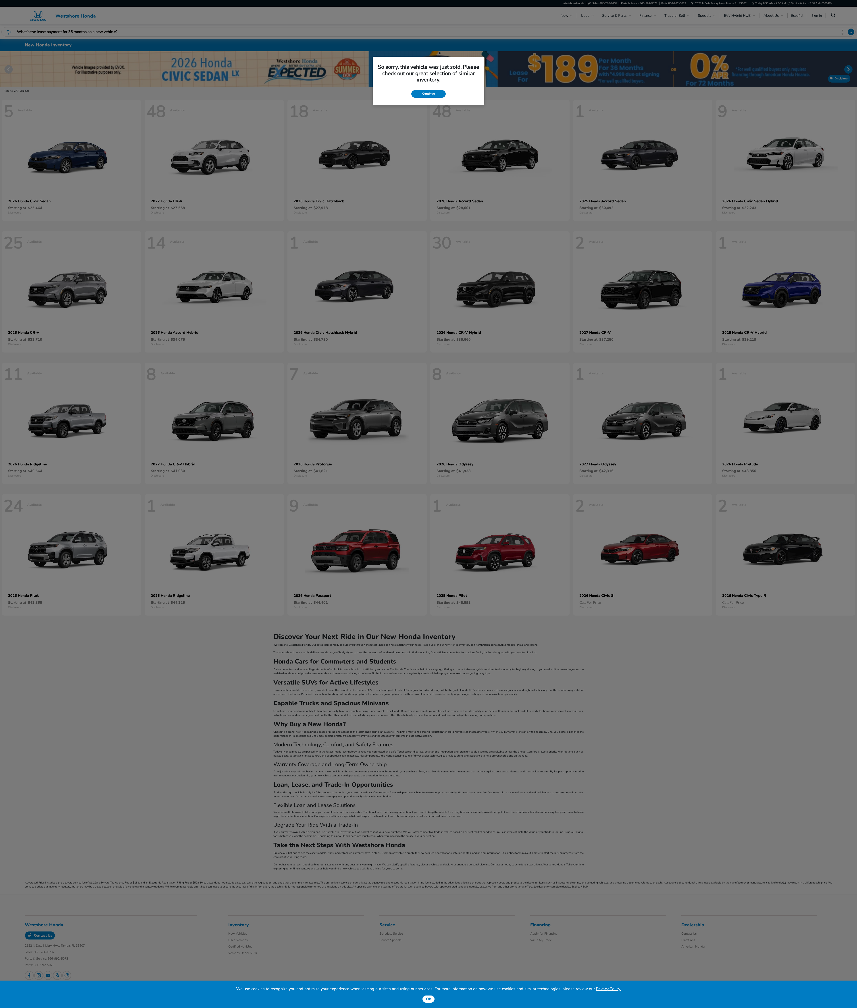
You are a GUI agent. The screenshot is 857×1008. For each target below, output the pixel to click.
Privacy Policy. (608, 988)
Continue (428, 94)
